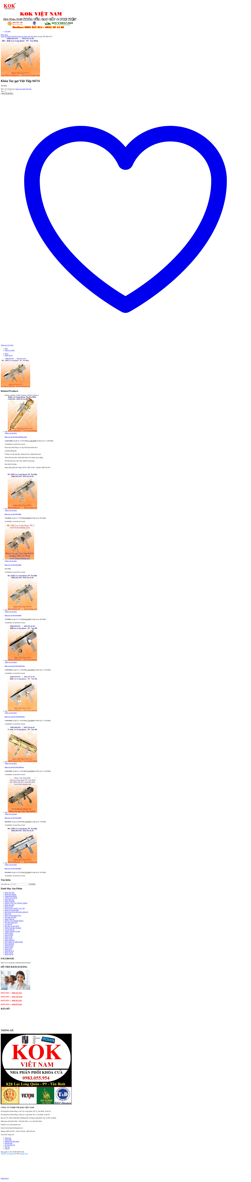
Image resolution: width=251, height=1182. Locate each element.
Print (6, 348)
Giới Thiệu (8, 1140)
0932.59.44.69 (17, 997)
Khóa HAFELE (10, 940)
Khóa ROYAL (9, 945)
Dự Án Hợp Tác (10, 1145)
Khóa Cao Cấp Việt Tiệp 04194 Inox (15, 716)
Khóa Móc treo (9, 899)
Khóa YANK (9, 947)
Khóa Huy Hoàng (10, 894)
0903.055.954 (17, 1001)
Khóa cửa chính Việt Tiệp (25, 36)
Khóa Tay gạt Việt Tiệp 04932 (13, 818)
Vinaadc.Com (23, 1153)
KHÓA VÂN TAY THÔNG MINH (16, 903)
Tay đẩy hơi (8, 924)
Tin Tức (7, 1147)
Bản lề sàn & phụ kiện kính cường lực (16, 912)
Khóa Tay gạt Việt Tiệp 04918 (13, 565)
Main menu (4, 35)
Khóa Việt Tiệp (12, 36)
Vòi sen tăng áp (9, 929)
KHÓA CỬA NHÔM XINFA (14, 921)
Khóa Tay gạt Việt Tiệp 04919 (13, 615)
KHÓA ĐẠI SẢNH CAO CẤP (15, 908)
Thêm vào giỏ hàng (7, 93)
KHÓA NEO (9, 933)
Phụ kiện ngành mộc (11, 922)
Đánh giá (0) (9, 355)
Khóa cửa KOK (10, 901)
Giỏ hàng (7, 31)
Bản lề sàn (8, 914)
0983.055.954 (17, 993)
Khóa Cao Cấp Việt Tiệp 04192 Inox (15, 666)
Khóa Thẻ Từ (9, 954)
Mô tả (6, 354)
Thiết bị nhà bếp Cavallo (12, 931)
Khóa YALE (9, 938)
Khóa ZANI (8, 937)
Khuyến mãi (8, 1143)
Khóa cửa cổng (9, 905)
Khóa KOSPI (9, 935)
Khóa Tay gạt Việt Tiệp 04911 (13, 868)
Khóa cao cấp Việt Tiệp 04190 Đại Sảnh (16, 437)
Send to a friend (10, 350)
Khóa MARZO (9, 944)
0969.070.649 (17, 1004)
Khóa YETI (8, 949)
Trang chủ (4, 36)
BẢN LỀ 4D (9, 907)
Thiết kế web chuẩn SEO (8, 1153)
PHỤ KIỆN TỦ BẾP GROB (14, 942)
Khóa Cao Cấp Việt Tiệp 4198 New (14, 767)
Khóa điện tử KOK (11, 896)
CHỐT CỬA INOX (11, 898)
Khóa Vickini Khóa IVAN (13, 915)
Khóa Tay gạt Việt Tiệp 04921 (13, 514)
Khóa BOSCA (9, 951)
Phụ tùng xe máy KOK (12, 926)
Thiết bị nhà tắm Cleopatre (13, 928)
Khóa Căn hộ (9, 952)
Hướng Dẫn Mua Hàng (12, 1141)
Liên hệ (7, 1148)
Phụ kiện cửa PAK (10, 917)
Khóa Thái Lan (9, 919)
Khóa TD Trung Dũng (12, 910)
